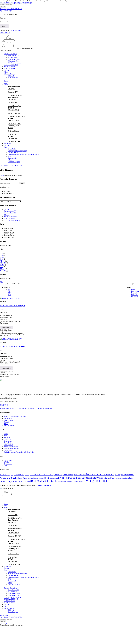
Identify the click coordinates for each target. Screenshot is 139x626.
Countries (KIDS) (14, 141)
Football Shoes (21, 478)
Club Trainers (68, 475)
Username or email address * (9, 14)
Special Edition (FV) (14, 106)
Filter (1, 282)
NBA (6, 215)
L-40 (1, 259)
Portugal (27, 481)
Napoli (113, 478)
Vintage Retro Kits (97, 481)
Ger (29, 478)
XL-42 (2, 261)
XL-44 (2, 269)
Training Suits (12, 134)
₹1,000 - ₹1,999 (9, 233)
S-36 (1, 255)
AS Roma (27, 475)
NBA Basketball (120, 478)
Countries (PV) (13, 92)
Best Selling (135, 291)
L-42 (1, 267)
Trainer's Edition (13, 131)
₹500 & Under (9, 228)
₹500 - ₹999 (8, 231)
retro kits (54, 481)
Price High (134, 296)
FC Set (11, 477)
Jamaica (56, 478)
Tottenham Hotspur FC (78, 481)
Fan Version (80, 474)
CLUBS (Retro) (13, 120)
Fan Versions (10, 211)
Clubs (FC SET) (13, 110)
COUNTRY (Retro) (14, 124)
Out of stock (10, 193)
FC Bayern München (123, 474)
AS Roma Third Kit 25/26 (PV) (13, 346)
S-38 (1, 253)
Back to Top (4, 623)
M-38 (2, 257)
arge (9, 475)
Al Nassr (5, 475)
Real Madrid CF (39, 481)
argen (12, 474)
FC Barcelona (10, 213)
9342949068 (4, 405)
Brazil (51, 474)
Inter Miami (33, 478)
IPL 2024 (47, 478)
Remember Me (7, 22)
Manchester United (94, 478)
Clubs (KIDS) (12, 138)
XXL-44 (3, 263)
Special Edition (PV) (14, 95)
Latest (133, 289)
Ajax (1, 475)
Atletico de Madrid (34, 475)
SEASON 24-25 (11, 218)
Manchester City (78, 478)
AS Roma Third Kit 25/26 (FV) (13, 306)
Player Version (15, 481)
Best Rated (134, 293)
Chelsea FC (58, 475)
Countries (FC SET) (14, 113)
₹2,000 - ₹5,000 (9, 235)
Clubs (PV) (11, 89)
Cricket (7, 209)
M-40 (2, 265)
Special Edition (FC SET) (16, 116)
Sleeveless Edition (67, 481)
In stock (9, 191)
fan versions (93, 474)
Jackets (10, 128)
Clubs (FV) (11, 99)
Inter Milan (40, 478)
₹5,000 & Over (9, 237)
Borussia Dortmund (44, 475)
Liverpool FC (64, 477)
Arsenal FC (19, 474)
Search (22, 183)
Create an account (15, 30)
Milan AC (107, 478)
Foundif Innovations (44, 485)
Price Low (134, 295)
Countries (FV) (13, 102)
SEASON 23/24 (10, 216)
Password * (3, 18)
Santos (61, 481)
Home (2, 175)
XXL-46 (3, 271)
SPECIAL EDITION (12, 220)
